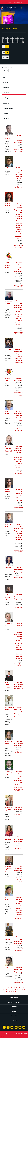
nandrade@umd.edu (19, 847)
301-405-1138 (18, 430)
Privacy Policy (3, 1033)
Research (6, 93)
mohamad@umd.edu (20, 472)
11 (23, 987)
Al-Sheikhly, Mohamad (8, 448)
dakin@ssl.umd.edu (19, 428)
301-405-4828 (18, 752)
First (5, 987)
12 (4, 989)
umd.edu (2, 1036)
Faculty (5, 82)
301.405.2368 (18, 552)
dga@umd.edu (18, 917)
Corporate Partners (14, 1002)
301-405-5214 (18, 473)
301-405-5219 (18, 984)
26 (13, 991)
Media (14, 1011)
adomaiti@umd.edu (19, 332)
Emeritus (6, 103)
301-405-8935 (18, 579)
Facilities (14, 1016)
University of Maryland (14, 2)
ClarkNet (14, 1020)
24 (9, 991)
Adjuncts (6, 118)
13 (6, 989)
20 (22, 989)
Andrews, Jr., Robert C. (8, 868)
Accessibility (9, 1033)
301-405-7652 (18, 918)
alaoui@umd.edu (18, 507)
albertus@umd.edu (19, 550)
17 (15, 989)
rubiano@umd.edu (19, 285)
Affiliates (6, 87)
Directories (14, 997)
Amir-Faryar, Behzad (7, 684)
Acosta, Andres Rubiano (7, 265)
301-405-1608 (18, 187)
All (23, 42)
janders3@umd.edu (19, 815)
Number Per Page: (7, 67)
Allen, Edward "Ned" (7, 597)
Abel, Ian (8, 168)
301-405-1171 (18, 848)
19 (19, 989)
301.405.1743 (18, 665)
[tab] (14, 76)
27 (15, 991)
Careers (14, 1006)
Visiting (5, 98)
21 (24, 989)
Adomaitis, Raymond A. (8, 303)
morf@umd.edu (18, 751)
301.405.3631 (18, 151)
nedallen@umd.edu (19, 606)
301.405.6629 (18, 247)
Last (23, 991)
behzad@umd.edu (19, 688)
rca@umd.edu (18, 878)
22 (4, 991)
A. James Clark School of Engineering (10, 6)
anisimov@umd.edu (19, 949)
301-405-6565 (18, 509)
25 (11, 991)
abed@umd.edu (18, 149)
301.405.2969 (18, 334)
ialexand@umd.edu (19, 577)
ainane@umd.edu (19, 392)
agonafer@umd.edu (19, 362)
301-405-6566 (18, 608)
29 (20, 991)
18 (17, 989)
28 (18, 991)
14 (8, 989)
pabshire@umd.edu (19, 245)
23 (6, 991)
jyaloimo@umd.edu (19, 664)
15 (10, 989)
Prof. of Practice (8, 108)
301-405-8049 (18, 950)
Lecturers (6, 113)
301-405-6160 (18, 287)
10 (21, 987)
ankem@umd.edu (19, 982)
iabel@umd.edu (18, 186)
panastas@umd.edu (19, 716)
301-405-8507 (18, 791)
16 (13, 989)
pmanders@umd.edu (20, 789)
